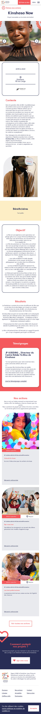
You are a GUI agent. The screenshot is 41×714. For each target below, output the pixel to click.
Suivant (36, 41)
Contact (29, 690)
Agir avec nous (22, 660)
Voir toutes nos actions (20, 623)
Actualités (18, 693)
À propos (5, 690)
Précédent (4, 41)
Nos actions (18, 690)
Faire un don (25, 2)
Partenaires (18, 696)
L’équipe (4, 693)
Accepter (33, 708)
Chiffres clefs (6, 696)
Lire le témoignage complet (16, 381)
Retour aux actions (13, 7)
